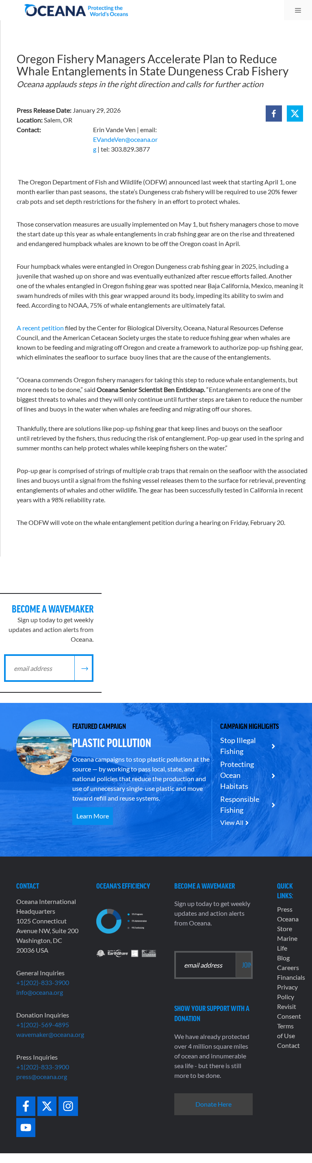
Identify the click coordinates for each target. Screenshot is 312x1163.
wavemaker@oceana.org (50, 1034)
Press (284, 909)
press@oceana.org (41, 1076)
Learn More (92, 816)
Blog (283, 958)
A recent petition (40, 328)
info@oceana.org (39, 992)
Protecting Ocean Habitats (237, 775)
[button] (274, 113)
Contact (288, 1045)
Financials (291, 977)
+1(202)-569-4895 (42, 1024)
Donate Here (213, 1104)
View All (231, 822)
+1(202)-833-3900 (42, 982)
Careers (288, 967)
